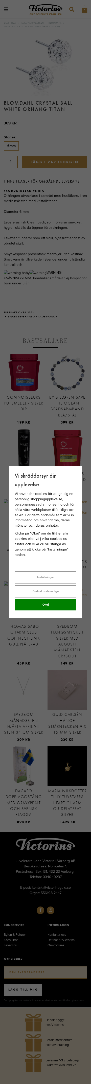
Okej (45, 604)
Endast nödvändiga (46, 591)
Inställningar (45, 577)
